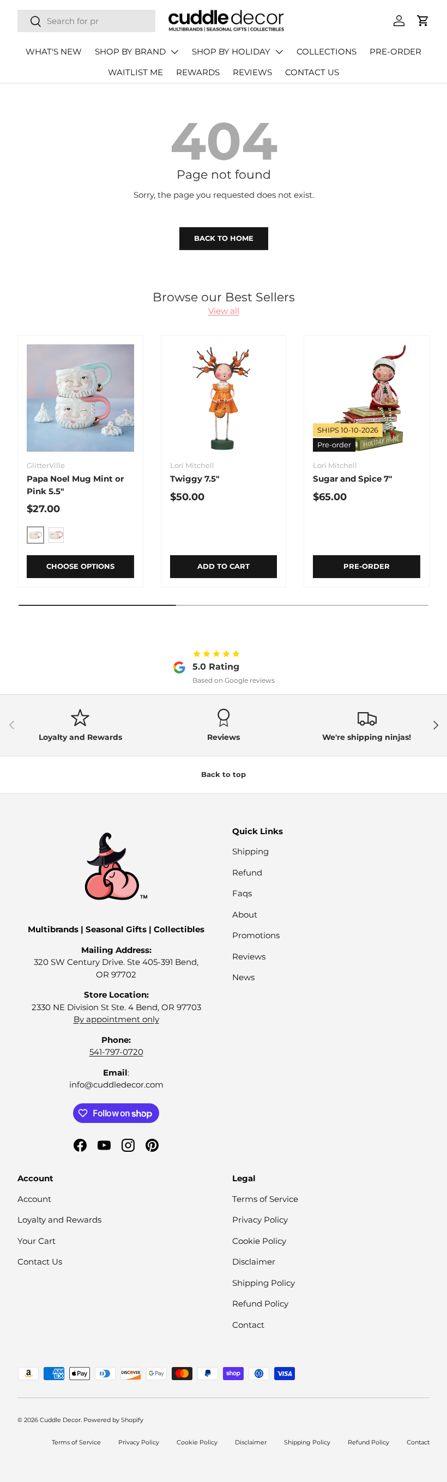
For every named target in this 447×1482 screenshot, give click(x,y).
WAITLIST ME (135, 72)
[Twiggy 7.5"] (223, 398)
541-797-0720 (116, 1052)
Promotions (256, 935)
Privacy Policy (260, 1219)
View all (223, 311)
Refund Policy (260, 1303)
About (244, 914)
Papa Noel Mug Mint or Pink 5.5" (75, 484)
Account (34, 1199)
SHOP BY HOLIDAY (231, 51)
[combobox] (86, 21)
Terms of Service (265, 1199)
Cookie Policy (259, 1241)
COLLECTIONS (327, 51)
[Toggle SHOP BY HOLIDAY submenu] (279, 51)
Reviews (248, 956)
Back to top (223, 774)
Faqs (242, 893)
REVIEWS (252, 72)
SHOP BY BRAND (130, 51)
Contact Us (39, 1261)
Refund (247, 872)
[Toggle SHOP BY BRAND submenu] (174, 51)
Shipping (250, 851)
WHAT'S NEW (54, 51)
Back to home (223, 238)
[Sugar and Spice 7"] (366, 398)
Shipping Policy (263, 1283)
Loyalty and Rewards (59, 1219)
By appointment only (116, 1019)
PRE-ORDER (395, 51)
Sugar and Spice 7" (352, 478)
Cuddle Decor (60, 1420)
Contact (248, 1325)
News (243, 977)
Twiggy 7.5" (195, 478)
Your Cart (36, 1241)
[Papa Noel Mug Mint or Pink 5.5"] (80, 398)
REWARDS (198, 72)
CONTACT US (312, 72)
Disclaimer (253, 1261)
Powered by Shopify (113, 1420)
